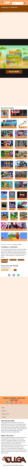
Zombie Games (13, 259)
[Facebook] (14, 275)
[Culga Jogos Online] (14, 459)
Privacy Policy (5, 414)
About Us (4, 410)
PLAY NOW (14, 72)
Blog (3, 407)
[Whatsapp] (18, 275)
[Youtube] (16, 402)
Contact (4, 417)
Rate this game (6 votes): (6, 267)
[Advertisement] (14, 25)
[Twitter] (9, 275)
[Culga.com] (6, 2)
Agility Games (4, 261)
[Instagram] (20, 402)
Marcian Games (5, 259)
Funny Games (21, 259)
